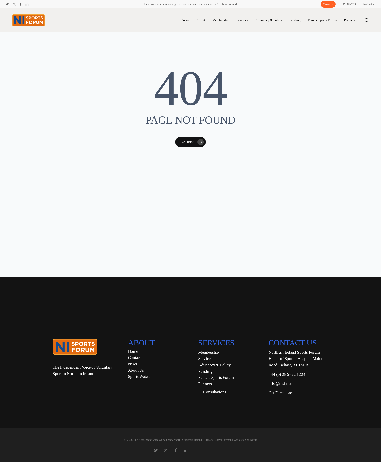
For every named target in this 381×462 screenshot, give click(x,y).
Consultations (214, 392)
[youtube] (34, 4)
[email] (52, 4)
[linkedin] (27, 4)
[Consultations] (199, 392)
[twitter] (7, 4)
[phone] (46, 4)
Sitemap (227, 439)
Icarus (253, 439)
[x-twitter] (14, 4)
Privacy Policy (212, 439)
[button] (166, 291)
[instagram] (40, 4)
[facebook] (20, 4)
